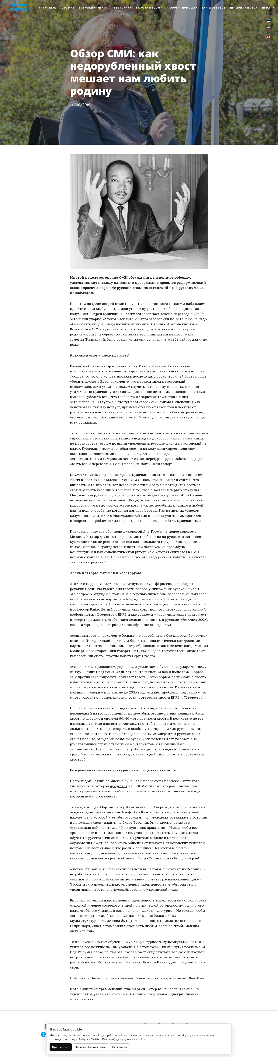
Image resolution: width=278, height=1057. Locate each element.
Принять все (60, 1047)
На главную (48, 7)
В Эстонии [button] (121, 7)
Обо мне (67, 7)
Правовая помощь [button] (181, 7)
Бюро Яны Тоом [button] (148, 7)
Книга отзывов (213, 7)
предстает (118, 786)
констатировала (117, 376)
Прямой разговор (243, 7)
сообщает (185, 584)
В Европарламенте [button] (93, 7)
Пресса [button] (267, 7)
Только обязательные (91, 1047)
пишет (91, 672)
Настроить (119, 1047)
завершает (151, 314)
